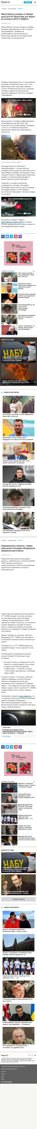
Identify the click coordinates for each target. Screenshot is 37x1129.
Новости (28, 2)
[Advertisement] (18, 59)
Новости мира (12, 8)
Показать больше (18, 899)
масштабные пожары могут (12, 222)
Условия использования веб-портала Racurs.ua (13, 1066)
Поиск (2, 1079)
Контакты (3, 1071)
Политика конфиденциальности (9, 1069)
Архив (2, 1076)
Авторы (3, 1074)
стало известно (24, 696)
